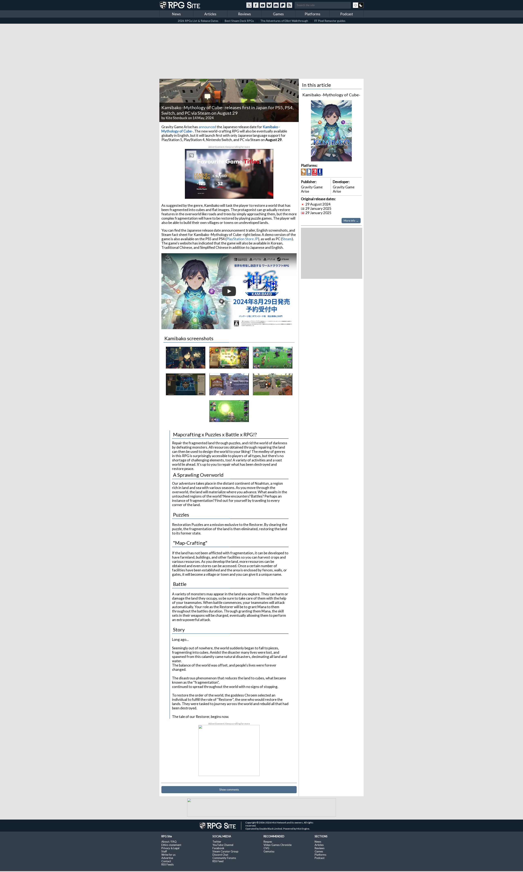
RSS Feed (218, 861)
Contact (166, 861)
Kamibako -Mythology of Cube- (331, 94)
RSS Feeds (167, 864)
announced (207, 127)
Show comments (229, 789)
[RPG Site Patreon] (282, 5)
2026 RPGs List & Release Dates (198, 20)
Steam (287, 239)
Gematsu (269, 851)
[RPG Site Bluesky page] (269, 5)
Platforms (312, 14)
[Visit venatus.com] (265, 192)
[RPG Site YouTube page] (262, 5)
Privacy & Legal (170, 848)
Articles (210, 14)
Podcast (346, 14)
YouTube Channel (222, 844)
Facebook (218, 848)
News (176, 14)
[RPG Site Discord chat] (276, 5)
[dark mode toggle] (358, 5)
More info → (351, 220)
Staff (164, 851)
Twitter (216, 841)
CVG (266, 848)
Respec (268, 841)
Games (278, 14)
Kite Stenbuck (176, 118)
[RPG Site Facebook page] (255, 5)
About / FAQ (169, 841)
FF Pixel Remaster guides (329, 20)
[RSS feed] (289, 5)
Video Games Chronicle (278, 844)
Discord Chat (220, 854)
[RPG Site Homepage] (180, 5)
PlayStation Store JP (242, 239)
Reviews (244, 14)
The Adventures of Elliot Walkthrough (284, 20)
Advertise (167, 858)
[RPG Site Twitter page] (249, 5)
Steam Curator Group (225, 851)
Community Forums (224, 858)
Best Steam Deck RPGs (239, 20)
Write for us (168, 854)
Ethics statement (171, 844)
